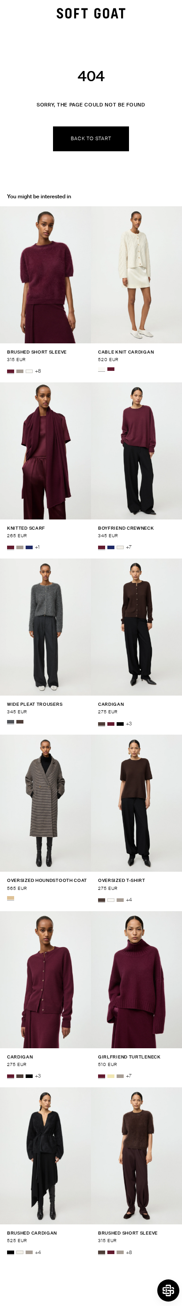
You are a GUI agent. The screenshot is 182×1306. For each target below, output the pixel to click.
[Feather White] (29, 371)
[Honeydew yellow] (110, 1076)
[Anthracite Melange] (10, 722)
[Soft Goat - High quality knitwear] (91, 13)
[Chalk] (120, 547)
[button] (168, 1290)
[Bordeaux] (10, 371)
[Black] (120, 724)
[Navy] (29, 547)
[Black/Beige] (10, 898)
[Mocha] (19, 722)
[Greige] (19, 371)
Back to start (91, 138)
